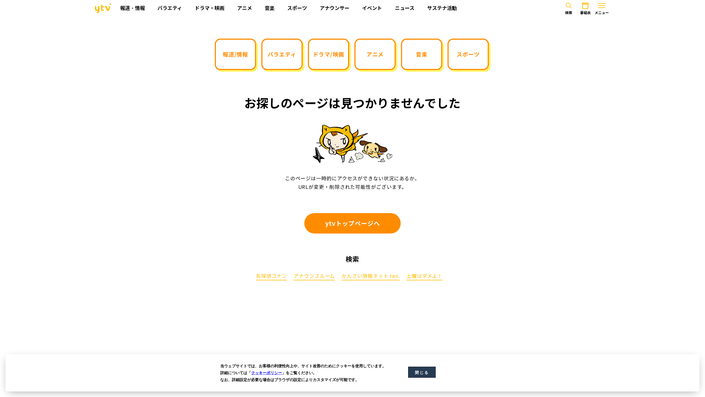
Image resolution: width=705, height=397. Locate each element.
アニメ (375, 54)
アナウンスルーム (314, 276)
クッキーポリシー (266, 373)
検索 (568, 12)
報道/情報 (235, 54)
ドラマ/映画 (328, 54)
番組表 (585, 12)
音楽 (421, 54)
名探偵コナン (271, 276)
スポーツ (468, 54)
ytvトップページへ (352, 223)
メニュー (602, 12)
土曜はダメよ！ (424, 276)
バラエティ (282, 54)
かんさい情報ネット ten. (370, 276)
